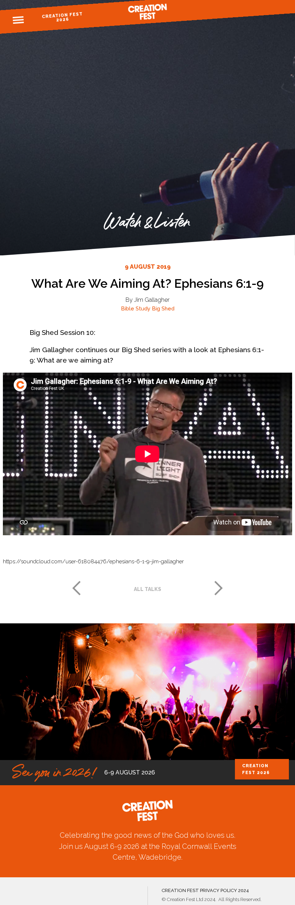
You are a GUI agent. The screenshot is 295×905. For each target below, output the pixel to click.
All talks (147, 589)
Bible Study (135, 308)
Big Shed (163, 308)
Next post (219, 588)
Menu (18, 20)
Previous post (76, 588)
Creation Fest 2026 (62, 17)
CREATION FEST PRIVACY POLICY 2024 (205, 890)
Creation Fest (147, 12)
